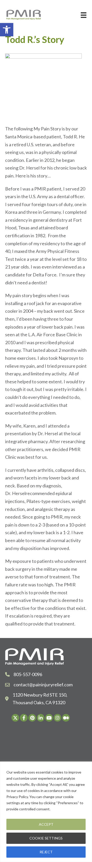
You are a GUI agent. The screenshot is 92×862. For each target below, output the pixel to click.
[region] (46, 812)
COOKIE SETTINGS (46, 838)
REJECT (46, 852)
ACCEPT (46, 824)
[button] (6, 29)
